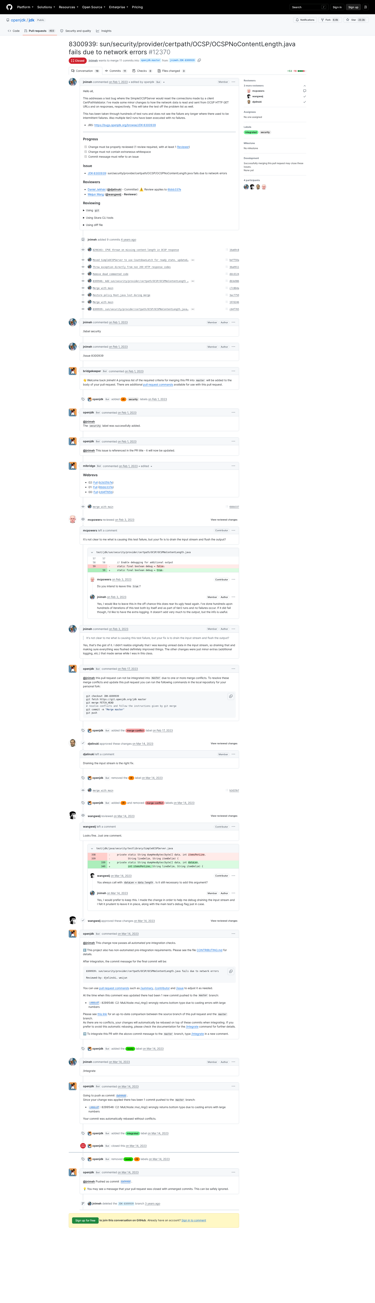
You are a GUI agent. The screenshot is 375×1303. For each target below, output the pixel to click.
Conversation (89, 70)
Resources (67, 7)
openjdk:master (150, 60)
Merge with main (103, 288)
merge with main (103, 506)
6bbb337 (234, 506)
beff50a (234, 260)
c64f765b (106, 492)
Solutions (44, 7)
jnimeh (93, 60)
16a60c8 (234, 250)
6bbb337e (174, 189)
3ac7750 (234, 295)
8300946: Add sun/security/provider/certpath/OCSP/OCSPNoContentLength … (140, 281)
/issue (180, 988)
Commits (120, 70)
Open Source (92, 7)
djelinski (93, 743)
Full (95, 482)
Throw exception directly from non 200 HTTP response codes (132, 267)
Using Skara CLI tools (99, 217)
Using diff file (94, 224)
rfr (123, 399)
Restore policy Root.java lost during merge (121, 295)
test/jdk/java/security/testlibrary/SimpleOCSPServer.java (134, 848)
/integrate (192, 1026)
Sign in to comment (193, 1220)
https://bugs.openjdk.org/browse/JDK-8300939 (125, 125)
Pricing (137, 7)
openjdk (18, 20)
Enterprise (117, 7)
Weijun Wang (96, 194)
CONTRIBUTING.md (209, 950)
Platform (23, 7)
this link (102, 1014)
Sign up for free (85, 1220)
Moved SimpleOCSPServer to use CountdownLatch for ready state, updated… (140, 260)
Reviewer (183, 146)
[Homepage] (9, 7)
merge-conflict (135, 730)
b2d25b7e (105, 482)
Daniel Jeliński (97, 189)
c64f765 (234, 309)
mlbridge (89, 465)
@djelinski (114, 189)
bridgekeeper (92, 371)
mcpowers (95, 519)
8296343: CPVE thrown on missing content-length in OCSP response (136, 250)
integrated (132, 1133)
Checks (146, 70)
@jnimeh (89, 421)
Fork (332, 19)
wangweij (94, 816)
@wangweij (113, 194)
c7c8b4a (234, 288)
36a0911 (234, 267)
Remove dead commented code (110, 274)
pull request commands (158, 384)
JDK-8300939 (97, 173)
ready (130, 1048)
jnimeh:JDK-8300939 (182, 60)
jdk (31, 20)
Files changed (175, 70)
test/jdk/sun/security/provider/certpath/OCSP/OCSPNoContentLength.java (143, 552)
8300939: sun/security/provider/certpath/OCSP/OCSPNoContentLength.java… (140, 309)
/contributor (162, 988)
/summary (146, 988)
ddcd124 (234, 274)
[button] (148, 82)
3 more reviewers (254, 85)
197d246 (234, 302)
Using (92, 210)
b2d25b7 (234, 790)
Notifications (307, 19)
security (133, 399)
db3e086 (234, 281)
